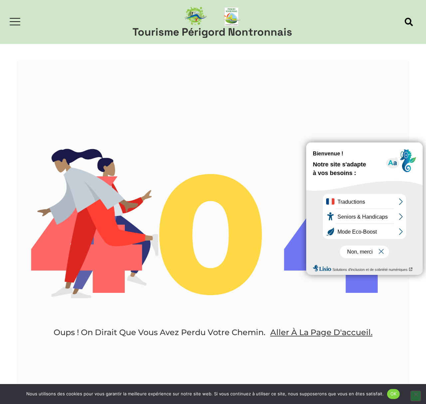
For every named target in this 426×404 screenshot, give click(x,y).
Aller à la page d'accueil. (321, 332)
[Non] (415, 396)
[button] (408, 22)
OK (393, 393)
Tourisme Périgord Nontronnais (212, 32)
